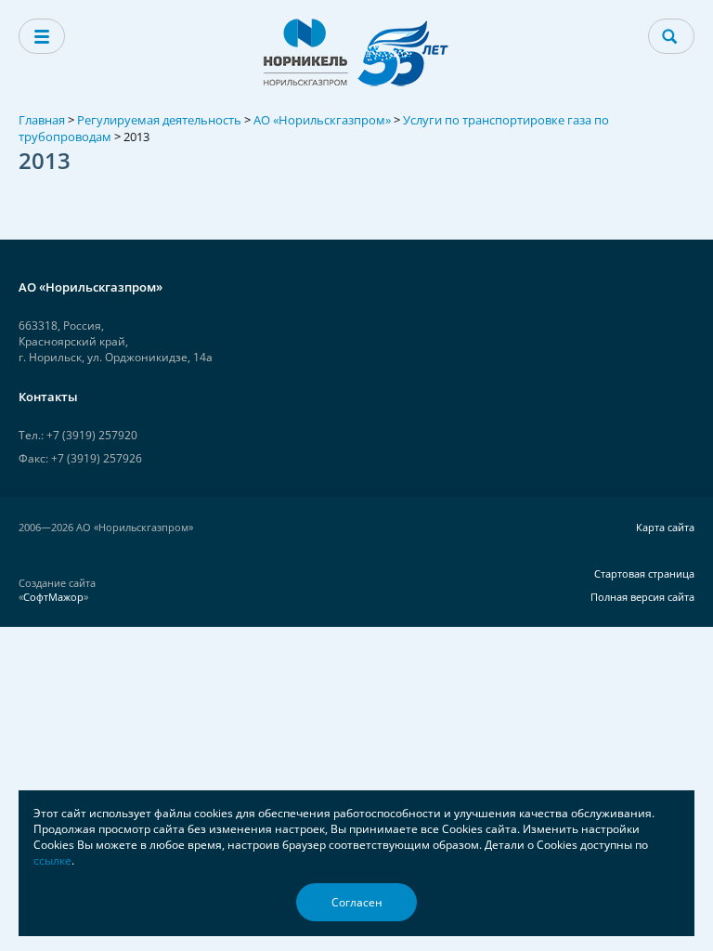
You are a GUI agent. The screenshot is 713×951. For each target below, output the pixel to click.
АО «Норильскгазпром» (322, 119)
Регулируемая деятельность (159, 119)
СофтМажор (53, 597)
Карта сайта (665, 527)
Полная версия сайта (642, 597)
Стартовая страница (644, 573)
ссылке (52, 860)
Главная (42, 119)
